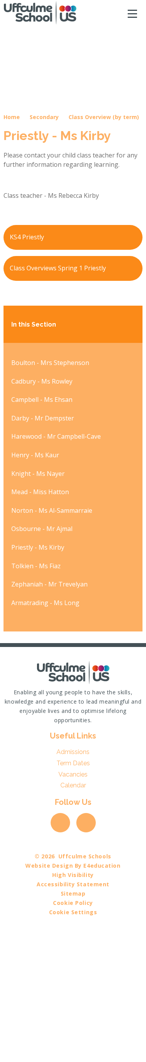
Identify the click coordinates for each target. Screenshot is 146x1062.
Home (12, 117)
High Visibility (72, 875)
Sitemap (73, 893)
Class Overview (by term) (104, 117)
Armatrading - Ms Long (45, 602)
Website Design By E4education (72, 865)
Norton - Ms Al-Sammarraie (51, 510)
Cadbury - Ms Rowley (41, 381)
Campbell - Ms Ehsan (41, 399)
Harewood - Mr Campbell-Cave (56, 436)
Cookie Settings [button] (73, 912)
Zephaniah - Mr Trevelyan (49, 584)
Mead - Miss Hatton (40, 492)
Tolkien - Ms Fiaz (36, 566)
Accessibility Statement (73, 884)
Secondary (44, 117)
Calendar (73, 785)
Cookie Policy (73, 902)
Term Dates (73, 763)
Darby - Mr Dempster (42, 418)
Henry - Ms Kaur (35, 455)
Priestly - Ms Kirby (37, 547)
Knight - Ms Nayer (38, 473)
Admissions (73, 752)
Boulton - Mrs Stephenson (50, 362)
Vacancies (73, 774)
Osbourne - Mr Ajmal (41, 528)
